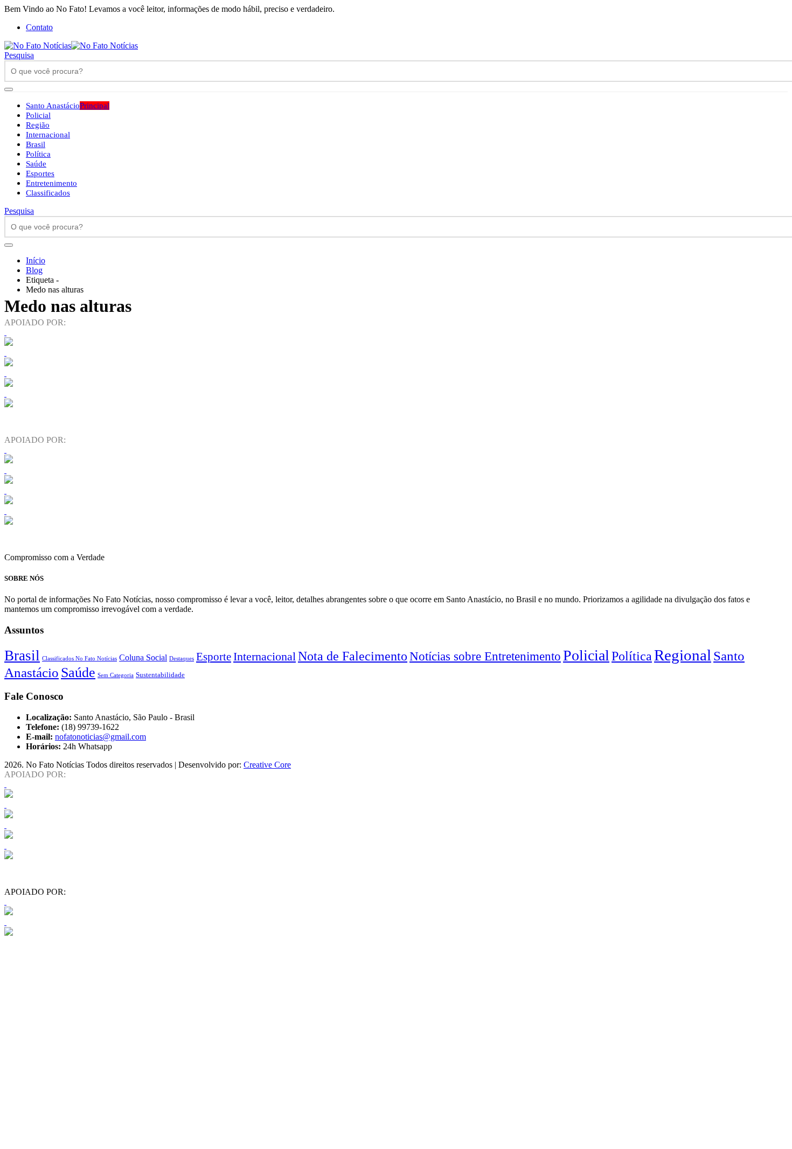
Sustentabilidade (160, 675)
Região (38, 125)
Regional (682, 655)
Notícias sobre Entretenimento (485, 656)
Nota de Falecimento (352, 656)
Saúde (36, 163)
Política (38, 154)
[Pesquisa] (8, 89)
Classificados (48, 193)
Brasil (35, 144)
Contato (39, 27)
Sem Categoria (116, 675)
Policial (38, 115)
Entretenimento (51, 183)
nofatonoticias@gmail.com (100, 736)
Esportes (40, 173)
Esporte (213, 656)
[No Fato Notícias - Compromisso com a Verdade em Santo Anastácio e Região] (71, 45)
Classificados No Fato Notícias (79, 658)
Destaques (181, 658)
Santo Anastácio (67, 105)
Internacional (48, 134)
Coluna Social (143, 657)
